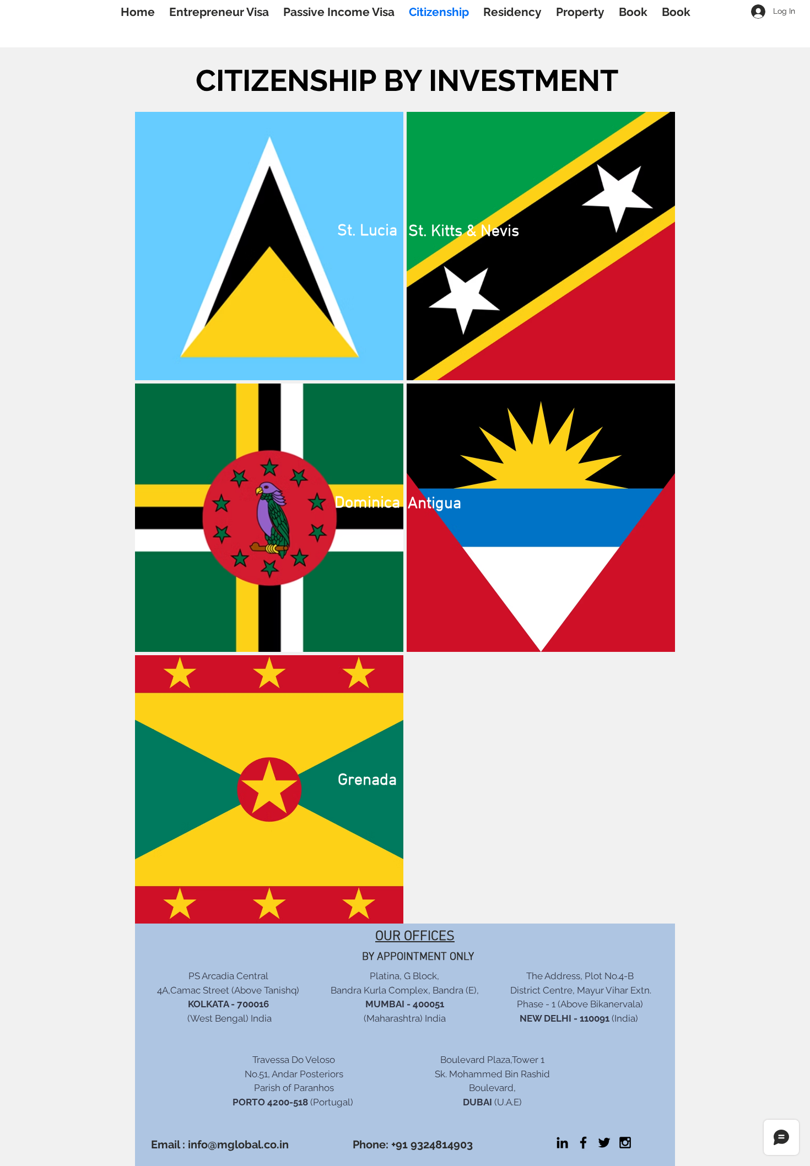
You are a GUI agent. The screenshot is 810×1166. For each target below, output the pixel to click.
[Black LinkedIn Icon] (562, 1143)
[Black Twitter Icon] (604, 1143)
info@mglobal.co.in (238, 1144)
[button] (580, 12)
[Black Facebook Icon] (583, 1143)
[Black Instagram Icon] (625, 1143)
